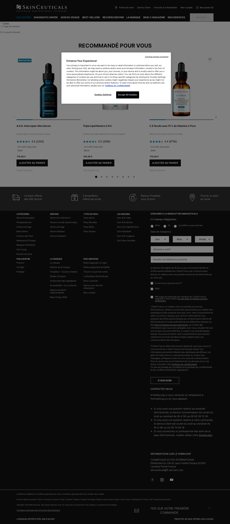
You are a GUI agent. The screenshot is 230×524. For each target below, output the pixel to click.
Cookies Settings (102, 94)
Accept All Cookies (127, 95)
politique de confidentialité (117, 85)
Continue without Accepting (156, 57)
